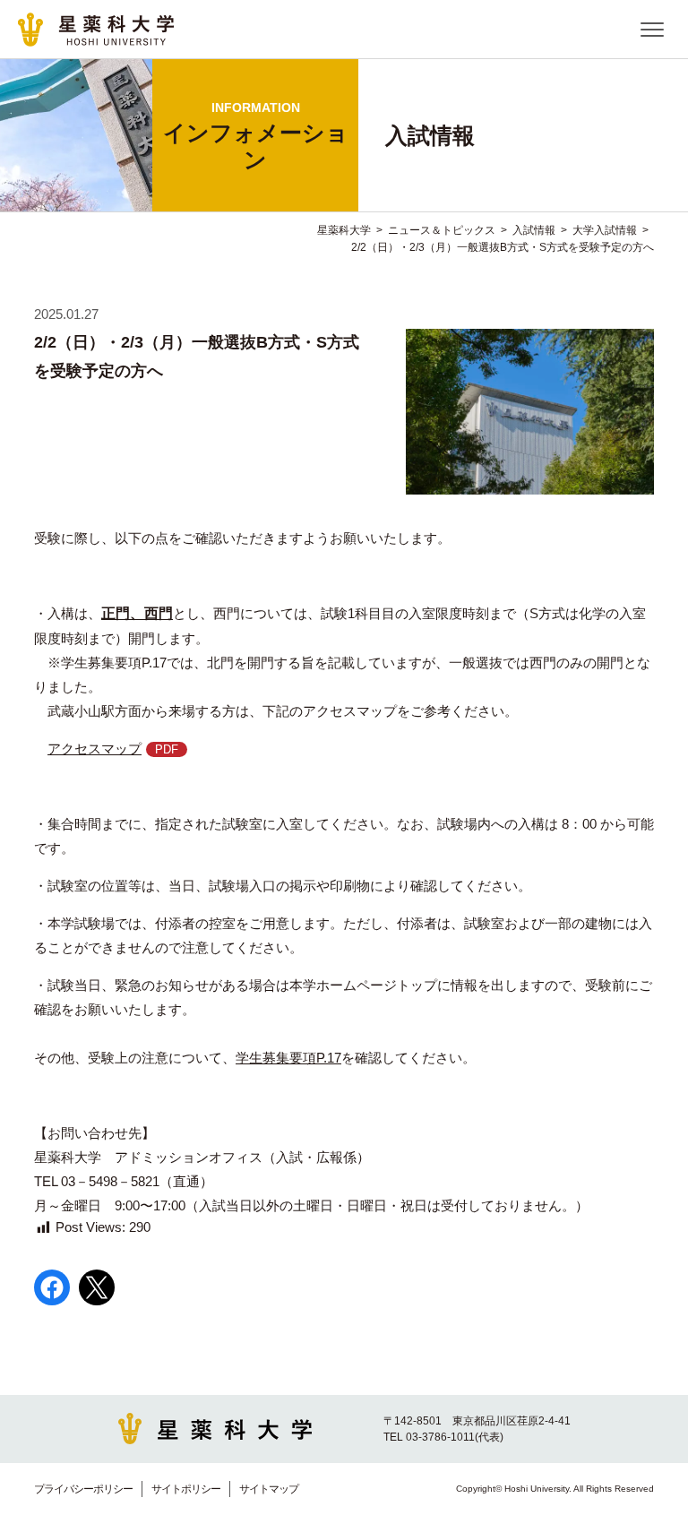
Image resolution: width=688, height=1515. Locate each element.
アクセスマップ (94, 748)
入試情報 (533, 230)
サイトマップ (268, 1489)
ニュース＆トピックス (441, 230)
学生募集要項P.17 (288, 1057)
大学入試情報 (604, 230)
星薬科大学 (344, 230)
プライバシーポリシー (83, 1489)
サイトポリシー (185, 1489)
